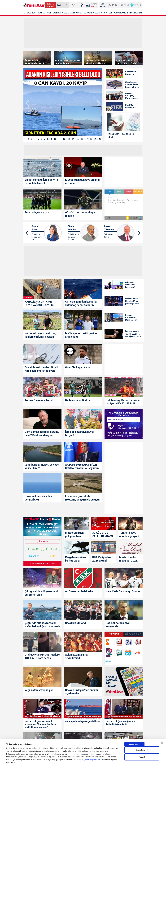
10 (55, 138)
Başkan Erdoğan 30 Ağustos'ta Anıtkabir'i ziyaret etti (120, 723)
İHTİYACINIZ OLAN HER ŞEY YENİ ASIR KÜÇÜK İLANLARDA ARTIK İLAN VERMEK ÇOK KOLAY (42, 529)
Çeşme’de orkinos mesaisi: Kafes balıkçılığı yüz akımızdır (42, 624)
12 (64, 138)
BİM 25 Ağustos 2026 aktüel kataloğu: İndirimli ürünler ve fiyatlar (103, 558)
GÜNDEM (41, 13)
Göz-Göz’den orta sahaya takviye (80, 214)
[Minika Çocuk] (138, 652)
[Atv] (109, 642)
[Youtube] (128, 4)
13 (68, 138)
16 (82, 138)
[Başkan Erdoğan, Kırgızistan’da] (114, 95)
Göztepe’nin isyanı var (130, 72)
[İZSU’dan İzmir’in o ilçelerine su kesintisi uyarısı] (68, 58)
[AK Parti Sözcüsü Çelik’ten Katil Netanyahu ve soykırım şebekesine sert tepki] (83, 452)
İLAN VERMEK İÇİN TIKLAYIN (42, 563)
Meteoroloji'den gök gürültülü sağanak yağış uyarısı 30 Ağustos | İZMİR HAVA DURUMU (76, 534)
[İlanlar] (42, 519)
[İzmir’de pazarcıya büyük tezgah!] (83, 419)
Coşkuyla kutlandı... (77, 623)
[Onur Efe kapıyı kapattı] (83, 354)
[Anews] (138, 642)
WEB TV (104, 13)
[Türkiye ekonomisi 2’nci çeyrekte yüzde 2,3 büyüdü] (129, 58)
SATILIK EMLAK (34, 549)
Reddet (142, 757)
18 (91, 138)
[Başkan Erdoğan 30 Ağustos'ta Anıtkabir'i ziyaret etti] (124, 709)
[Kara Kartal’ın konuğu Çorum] (124, 578)
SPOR (49, 13)
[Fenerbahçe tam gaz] (42, 199)
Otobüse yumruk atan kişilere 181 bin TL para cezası (42, 656)
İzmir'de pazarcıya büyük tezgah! (79, 433)
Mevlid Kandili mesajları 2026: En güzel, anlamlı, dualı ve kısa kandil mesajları (129, 558)
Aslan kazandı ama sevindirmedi (76, 656)
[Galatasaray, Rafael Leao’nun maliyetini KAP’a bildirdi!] (124, 387)
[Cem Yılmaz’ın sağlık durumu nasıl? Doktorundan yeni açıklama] (42, 419)
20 (100, 138)
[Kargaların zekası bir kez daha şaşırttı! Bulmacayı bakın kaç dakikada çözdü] (76, 547)
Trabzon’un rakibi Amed (38, 400)
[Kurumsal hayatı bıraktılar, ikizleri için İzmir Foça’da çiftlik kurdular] (42, 320)
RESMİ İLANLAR (136, 13)
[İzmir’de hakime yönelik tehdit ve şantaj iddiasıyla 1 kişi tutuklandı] (114, 334)
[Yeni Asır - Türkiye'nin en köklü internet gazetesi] (34, 5)
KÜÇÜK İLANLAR (121, 13)
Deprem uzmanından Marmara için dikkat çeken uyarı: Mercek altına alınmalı (131, 317)
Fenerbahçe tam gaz (37, 212)
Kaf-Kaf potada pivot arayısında (118, 624)
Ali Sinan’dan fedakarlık (79, 591)
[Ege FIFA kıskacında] (114, 106)
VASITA (36, 556)
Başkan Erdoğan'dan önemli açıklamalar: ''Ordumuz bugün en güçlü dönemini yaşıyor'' (40, 724)
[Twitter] (122, 4)
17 (86, 138)
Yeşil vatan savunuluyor (39, 690)
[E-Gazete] (124, 681)
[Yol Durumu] (82, 5)
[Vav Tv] (109, 661)
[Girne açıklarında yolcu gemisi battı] (42, 483)
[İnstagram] (125, 4)
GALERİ (96, 13)
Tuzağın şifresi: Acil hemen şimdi (121, 135)
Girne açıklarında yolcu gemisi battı (38, 497)
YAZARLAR (31, 13)
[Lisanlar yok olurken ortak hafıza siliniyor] (114, 84)
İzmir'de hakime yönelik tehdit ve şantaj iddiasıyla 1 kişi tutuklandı (133, 334)
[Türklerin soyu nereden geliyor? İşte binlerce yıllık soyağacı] (130, 523)
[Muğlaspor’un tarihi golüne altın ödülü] (83, 320)
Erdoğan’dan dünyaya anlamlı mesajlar (82, 181)
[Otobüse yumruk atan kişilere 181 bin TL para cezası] (42, 642)
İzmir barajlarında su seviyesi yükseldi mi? (42, 466)
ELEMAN (44, 541)
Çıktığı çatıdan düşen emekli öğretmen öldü (41, 593)
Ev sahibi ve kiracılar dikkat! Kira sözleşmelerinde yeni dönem (41, 369)
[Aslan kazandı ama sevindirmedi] (83, 642)
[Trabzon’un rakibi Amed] (42, 387)
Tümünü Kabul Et (134, 744)
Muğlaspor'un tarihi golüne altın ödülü (81, 335)
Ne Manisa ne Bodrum (78, 400)
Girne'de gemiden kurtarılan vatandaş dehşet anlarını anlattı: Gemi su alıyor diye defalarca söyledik (81, 303)
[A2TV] (109, 652)
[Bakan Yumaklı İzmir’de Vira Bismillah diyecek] (42, 167)
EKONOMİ (57, 13)
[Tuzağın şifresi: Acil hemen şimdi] (123, 122)
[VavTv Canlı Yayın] (134, 5)
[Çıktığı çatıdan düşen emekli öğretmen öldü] (42, 578)
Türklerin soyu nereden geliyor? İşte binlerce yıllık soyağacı (129, 534)
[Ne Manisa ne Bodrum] (83, 387)
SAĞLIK (65, 13)
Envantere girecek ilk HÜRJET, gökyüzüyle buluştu (82, 497)
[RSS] (110, 4)
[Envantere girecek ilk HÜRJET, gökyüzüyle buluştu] (83, 483)
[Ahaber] (119, 641)
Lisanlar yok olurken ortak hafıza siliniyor (132, 84)
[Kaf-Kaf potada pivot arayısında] (124, 610)
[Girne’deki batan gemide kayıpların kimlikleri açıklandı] (62, 102)
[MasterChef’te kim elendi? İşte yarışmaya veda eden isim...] (114, 301)
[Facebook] (119, 4)
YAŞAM (79, 13)
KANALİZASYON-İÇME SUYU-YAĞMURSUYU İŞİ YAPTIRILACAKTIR (39, 303)
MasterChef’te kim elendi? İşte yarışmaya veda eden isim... (132, 301)
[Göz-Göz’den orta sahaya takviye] (83, 199)
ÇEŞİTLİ (53, 556)
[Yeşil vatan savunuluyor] (42, 677)
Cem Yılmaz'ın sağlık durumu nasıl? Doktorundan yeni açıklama (42, 433)
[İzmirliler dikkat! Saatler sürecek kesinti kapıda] (98, 58)
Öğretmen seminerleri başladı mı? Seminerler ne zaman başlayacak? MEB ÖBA (133, 284)
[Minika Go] (128, 653)
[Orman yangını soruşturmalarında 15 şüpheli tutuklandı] (37, 58)
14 (73, 138)
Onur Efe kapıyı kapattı (78, 367)
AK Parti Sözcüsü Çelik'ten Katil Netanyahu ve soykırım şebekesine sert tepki (82, 466)
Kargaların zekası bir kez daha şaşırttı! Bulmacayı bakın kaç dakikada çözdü (75, 558)
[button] (98, 102)
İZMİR (72, 13)
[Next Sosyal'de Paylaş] (116, 4)
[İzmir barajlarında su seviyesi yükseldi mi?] (42, 452)
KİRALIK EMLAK (52, 549)
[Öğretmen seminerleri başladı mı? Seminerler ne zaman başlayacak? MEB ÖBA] (114, 285)
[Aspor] (119, 652)
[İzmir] (74, 5)
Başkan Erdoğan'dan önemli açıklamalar (81, 691)
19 (95, 138)
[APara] (128, 641)
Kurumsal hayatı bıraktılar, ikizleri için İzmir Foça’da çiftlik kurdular (40, 335)
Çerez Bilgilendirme (93, 760)
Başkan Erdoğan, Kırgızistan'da (131, 95)
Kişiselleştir (140, 750)
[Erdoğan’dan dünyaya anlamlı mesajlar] (83, 167)
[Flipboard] (113, 4)
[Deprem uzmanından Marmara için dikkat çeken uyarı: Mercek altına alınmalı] (114, 317)
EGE (110, 13)
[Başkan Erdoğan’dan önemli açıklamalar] (83, 677)
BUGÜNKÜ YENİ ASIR (50, 5)
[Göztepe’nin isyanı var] (114, 73)
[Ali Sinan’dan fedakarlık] (83, 578)
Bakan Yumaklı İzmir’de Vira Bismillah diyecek (41, 181)
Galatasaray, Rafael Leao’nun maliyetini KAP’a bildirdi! (123, 401)
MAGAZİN (88, 13)
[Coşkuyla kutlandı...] (83, 610)
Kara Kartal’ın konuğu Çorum (123, 591)
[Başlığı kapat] (162, 743)
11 (59, 138)
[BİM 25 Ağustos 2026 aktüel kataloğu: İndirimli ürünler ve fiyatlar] (103, 547)
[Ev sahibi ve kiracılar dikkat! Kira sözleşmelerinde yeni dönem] (42, 354)
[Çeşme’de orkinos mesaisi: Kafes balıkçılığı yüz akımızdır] (42, 610)
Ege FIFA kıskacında (130, 106)
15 (77, 138)
